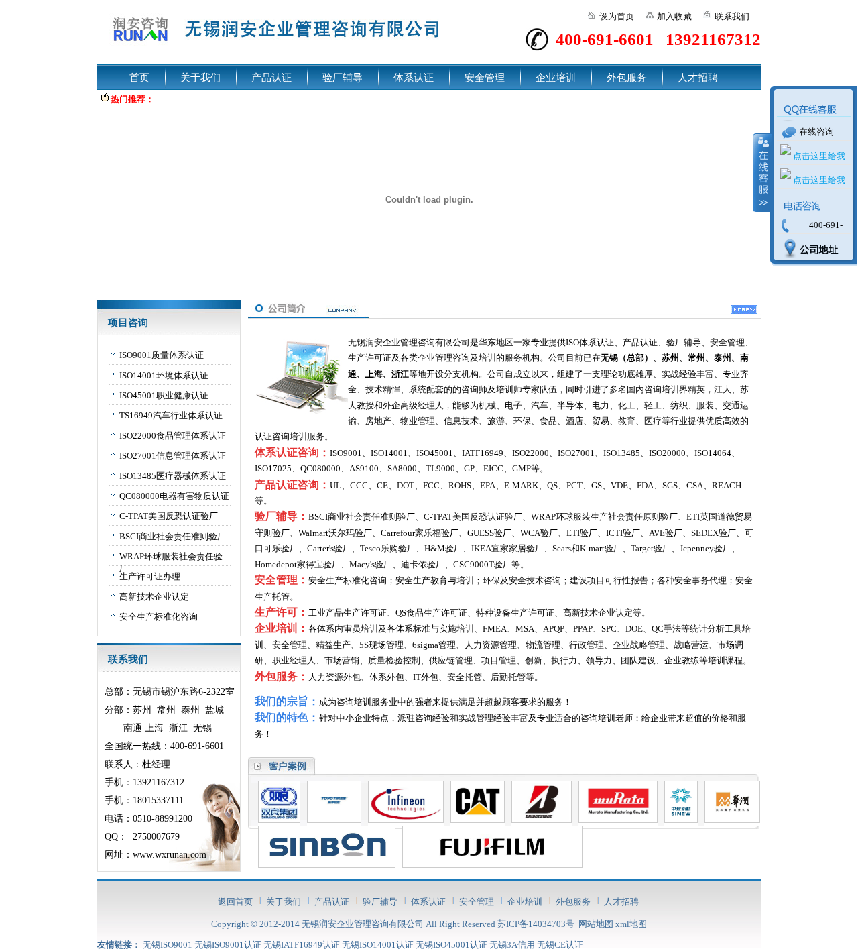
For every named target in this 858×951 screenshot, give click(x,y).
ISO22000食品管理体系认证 (172, 436)
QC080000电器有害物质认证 (174, 496)
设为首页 (616, 16)
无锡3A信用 (512, 945)
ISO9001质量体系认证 (161, 355)
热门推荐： (132, 99)
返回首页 (235, 902)
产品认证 (271, 77)
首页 (139, 77)
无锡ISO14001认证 (378, 945)
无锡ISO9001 (167, 945)
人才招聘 (698, 77)
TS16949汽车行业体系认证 (171, 415)
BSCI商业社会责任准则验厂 (172, 536)
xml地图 (631, 924)
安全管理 (485, 77)
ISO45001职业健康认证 (163, 395)
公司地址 (807, 249)
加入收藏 (674, 16)
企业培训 (556, 77)
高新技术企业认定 (154, 597)
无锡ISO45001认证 (451, 945)
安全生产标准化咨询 (158, 617)
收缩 (762, 172)
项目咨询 (128, 322)
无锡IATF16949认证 (301, 945)
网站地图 (595, 924)
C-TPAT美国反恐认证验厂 (168, 516)
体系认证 (413, 77)
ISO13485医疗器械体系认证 (172, 476)
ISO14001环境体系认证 (163, 375)
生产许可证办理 (149, 576)
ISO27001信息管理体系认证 (172, 456)
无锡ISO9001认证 (227, 945)
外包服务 (627, 77)
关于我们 (200, 77)
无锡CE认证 (560, 945)
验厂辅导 (342, 77)
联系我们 (732, 16)
